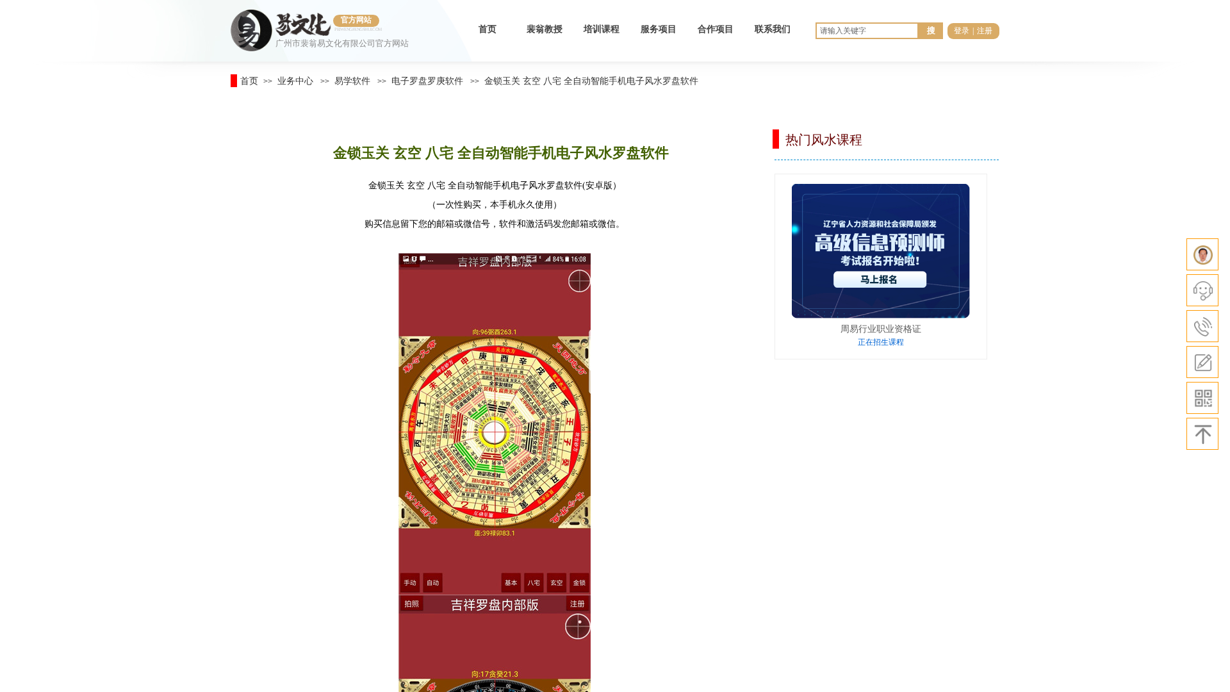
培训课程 (601, 29)
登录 (961, 30)
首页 (487, 29)
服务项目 (658, 29)
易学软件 (352, 81)
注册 (984, 30)
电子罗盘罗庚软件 (427, 81)
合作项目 (716, 29)
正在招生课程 (881, 342)
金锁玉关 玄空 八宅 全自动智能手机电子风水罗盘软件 (591, 81)
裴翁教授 (544, 29)
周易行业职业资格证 (880, 329)
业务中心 (295, 81)
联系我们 (773, 29)
